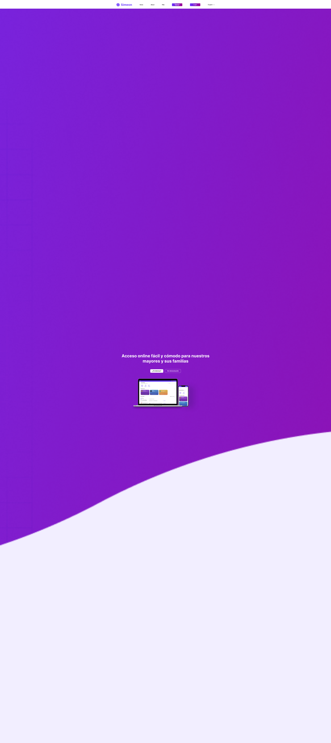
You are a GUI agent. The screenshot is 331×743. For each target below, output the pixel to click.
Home (141, 4)
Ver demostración (173, 371)
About (152, 4)
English (210, 4)
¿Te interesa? (156, 371)
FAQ (163, 4)
